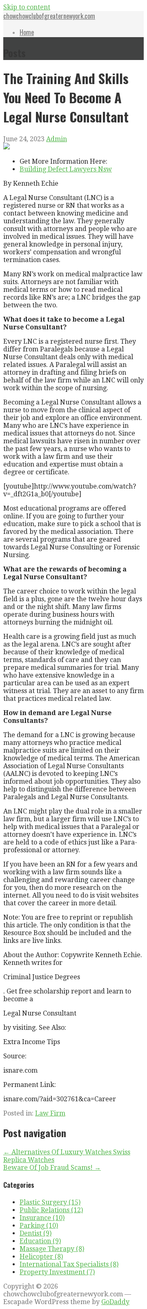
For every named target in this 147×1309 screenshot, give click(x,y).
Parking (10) (39, 1225)
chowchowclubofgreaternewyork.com (49, 16)
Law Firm (50, 1113)
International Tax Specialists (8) (69, 1264)
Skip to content (26, 7)
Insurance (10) (42, 1218)
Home (27, 32)
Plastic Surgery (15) (50, 1202)
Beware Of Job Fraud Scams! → (52, 1167)
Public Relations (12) (51, 1210)
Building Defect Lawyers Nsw (66, 169)
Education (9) (40, 1241)
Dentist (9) (35, 1233)
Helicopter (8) (41, 1256)
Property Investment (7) (57, 1272)
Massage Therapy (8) (52, 1249)
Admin (56, 139)
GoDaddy (115, 1302)
